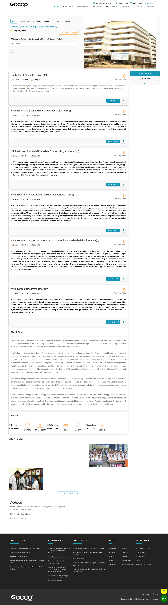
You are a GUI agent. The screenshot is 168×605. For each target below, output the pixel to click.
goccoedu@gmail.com (103, 3)
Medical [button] (96, 7)
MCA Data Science (79, 559)
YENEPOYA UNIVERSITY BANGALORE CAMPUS (25, 548)
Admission (37, 21)
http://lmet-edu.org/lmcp (20, 514)
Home (56, 7)
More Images (68, 493)
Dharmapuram (126, 560)
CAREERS (139, 560)
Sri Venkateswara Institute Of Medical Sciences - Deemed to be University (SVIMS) (58, 569)
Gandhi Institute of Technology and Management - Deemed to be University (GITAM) (58, 578)
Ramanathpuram (127, 564)
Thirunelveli (125, 552)
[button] (144, 83)
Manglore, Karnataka (20, 31)
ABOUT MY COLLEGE (143, 548)
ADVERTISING (140, 556)
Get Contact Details (69, 32)
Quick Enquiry (150, 3)
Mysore (111, 556)
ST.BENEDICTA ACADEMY (18, 556)
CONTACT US (140, 552)
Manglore (125, 548)
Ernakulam (112, 548)
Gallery (67, 21)
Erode (111, 560)
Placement (57, 21)
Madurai (124, 556)
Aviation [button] (138, 7)
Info (13, 21)
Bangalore (112, 552)
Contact (151, 7)
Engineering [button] (81, 7)
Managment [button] (111, 7)
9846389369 (123, 3)
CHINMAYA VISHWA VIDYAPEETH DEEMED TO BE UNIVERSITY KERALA (59, 551)
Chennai (112, 564)
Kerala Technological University (58, 557)
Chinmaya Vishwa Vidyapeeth (20, 552)
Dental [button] (125, 7)
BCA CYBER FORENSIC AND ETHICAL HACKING (88, 548)
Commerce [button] (67, 7)
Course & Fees (24, 21)
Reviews (47, 21)
